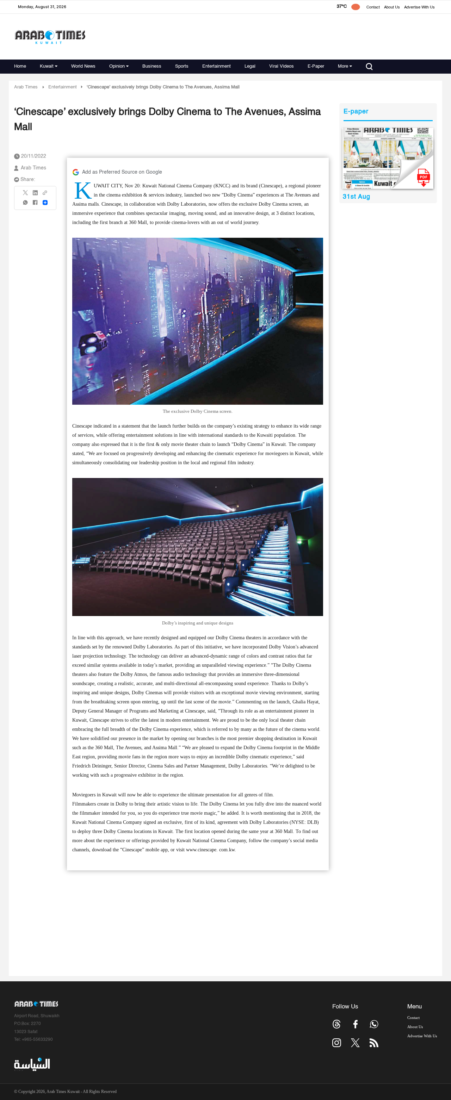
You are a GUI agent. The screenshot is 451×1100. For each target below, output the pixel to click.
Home (20, 66)
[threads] (336, 1024)
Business (151, 66)
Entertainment (216, 66)
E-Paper (316, 66)
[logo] (50, 37)
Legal (250, 66)
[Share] (45, 202)
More (343, 66)
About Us (392, 8)
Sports (182, 66)
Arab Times (26, 87)
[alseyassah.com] (32, 1064)
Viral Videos (281, 66)
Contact (373, 8)
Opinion (117, 66)
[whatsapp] (26, 205)
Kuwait (47, 66)
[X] (26, 195)
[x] (355, 1042)
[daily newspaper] (388, 158)
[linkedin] (35, 195)
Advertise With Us (419, 8)
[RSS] (374, 1042)
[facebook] (35, 205)
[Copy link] (45, 195)
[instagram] (336, 1042)
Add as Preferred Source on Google (122, 172)
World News (83, 66)
